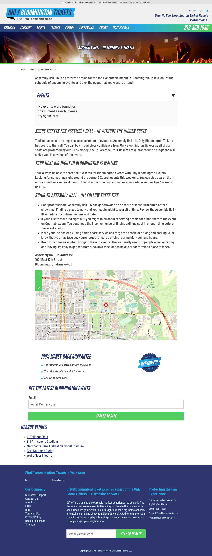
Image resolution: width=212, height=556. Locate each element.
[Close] (150, 37)
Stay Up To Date (129, 79)
